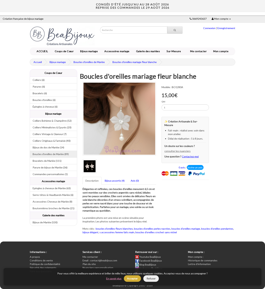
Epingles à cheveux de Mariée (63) (50, 188)
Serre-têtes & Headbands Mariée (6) (51, 194)
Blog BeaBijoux (147, 264)
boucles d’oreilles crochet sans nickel (156, 232)
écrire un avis (195, 167)
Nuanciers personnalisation (98, 267)
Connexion (209, 28)
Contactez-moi (190, 156)
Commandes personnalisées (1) (49, 174)
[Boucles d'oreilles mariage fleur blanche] (119, 119)
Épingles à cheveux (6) (44, 106)
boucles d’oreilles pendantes (217, 228)
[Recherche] (175, 30)
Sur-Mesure (173, 51)
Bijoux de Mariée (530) (44, 222)
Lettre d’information (199, 264)
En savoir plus (114, 278)
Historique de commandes (202, 260)
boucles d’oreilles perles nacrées (152, 228)
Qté (163, 101)
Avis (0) (135, 180)
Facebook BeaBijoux (150, 260)
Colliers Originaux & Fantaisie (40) (50, 140)
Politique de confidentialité (45, 264)
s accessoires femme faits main (117, 232)
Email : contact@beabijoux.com (100, 260)
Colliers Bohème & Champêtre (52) (51, 120)
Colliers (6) (37, 79)
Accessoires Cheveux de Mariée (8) (51, 201)
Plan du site (89, 264)
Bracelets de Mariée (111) (45, 160)
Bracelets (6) (38, 93)
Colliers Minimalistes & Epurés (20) (50, 127)
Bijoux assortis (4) (115, 180)
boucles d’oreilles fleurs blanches (114, 228)
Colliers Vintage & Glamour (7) (48, 134)
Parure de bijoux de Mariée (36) (48, 167)
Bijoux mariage (88, 51)
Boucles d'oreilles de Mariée (89, 62)
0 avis (182, 167)
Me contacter (199, 51)
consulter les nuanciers (177, 151)
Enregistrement (226, 28)
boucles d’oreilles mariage (185, 228)
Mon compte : (196, 256)
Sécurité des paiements (43, 267)
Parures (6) (37, 86)
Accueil (38, 62)
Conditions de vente (41, 260)
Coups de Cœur (64, 51)
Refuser (151, 278)
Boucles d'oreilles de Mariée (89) (49, 154)
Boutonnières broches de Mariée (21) (52, 208)
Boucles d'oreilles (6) (43, 99)
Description (92, 180)
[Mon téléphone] (191, 18)
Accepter (132, 278)
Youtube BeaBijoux (150, 256)
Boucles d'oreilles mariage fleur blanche (134, 62)
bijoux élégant (90, 232)
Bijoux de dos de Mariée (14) (47, 147)
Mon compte (221, 51)
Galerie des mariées (147, 51)
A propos (35, 256)
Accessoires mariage (116, 51)
